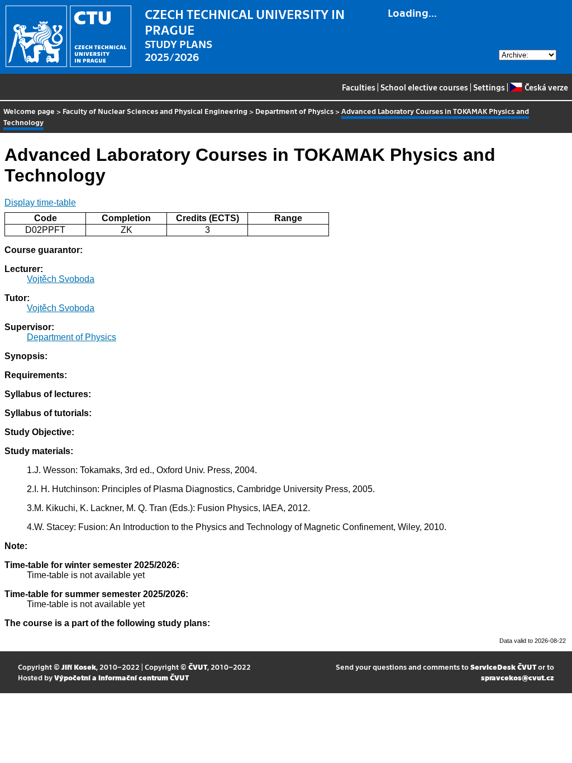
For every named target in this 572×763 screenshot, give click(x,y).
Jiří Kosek (78, 666)
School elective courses (424, 87)
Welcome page (29, 111)
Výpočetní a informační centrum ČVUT (121, 677)
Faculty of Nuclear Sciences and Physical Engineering (155, 111)
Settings (489, 87)
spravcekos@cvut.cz (517, 677)
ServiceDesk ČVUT (503, 666)
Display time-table (40, 202)
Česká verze (546, 87)
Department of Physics (294, 111)
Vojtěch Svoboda (60, 279)
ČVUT (197, 666)
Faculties (358, 87)
